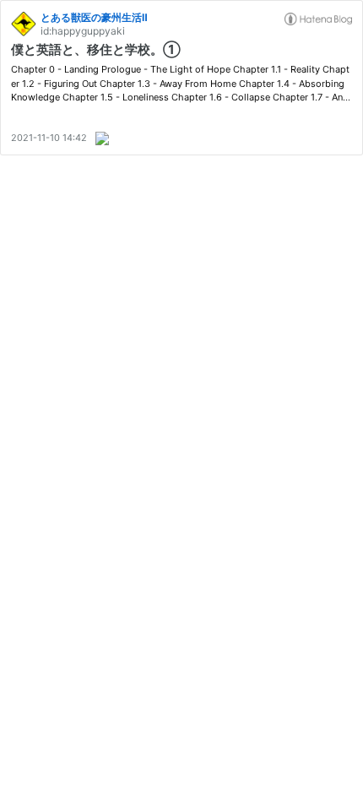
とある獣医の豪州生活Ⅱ (94, 17)
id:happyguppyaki (83, 30)
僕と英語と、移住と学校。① (96, 49)
